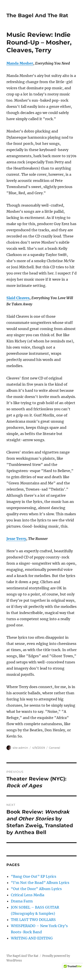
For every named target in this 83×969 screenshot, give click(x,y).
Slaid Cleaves (17, 298)
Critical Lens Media (27, 895)
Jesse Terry (16, 538)
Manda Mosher (19, 63)
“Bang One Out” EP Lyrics (33, 876)
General (54, 747)
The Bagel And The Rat (37, 15)
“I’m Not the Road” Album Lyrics (40, 882)
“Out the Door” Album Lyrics (36, 889)
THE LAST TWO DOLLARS (33, 919)
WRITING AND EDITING (32, 938)
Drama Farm (22, 901)
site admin (20, 747)
